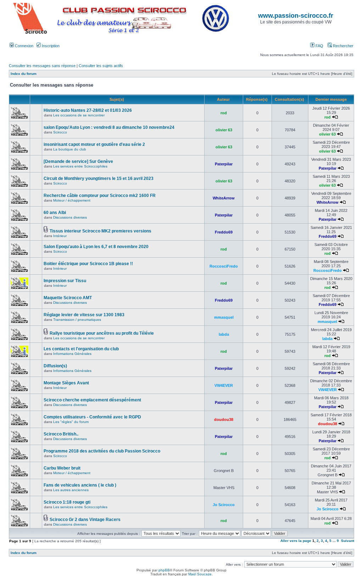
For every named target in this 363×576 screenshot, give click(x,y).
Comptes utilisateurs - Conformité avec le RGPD (92, 417)
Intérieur (60, 236)
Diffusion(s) (55, 365)
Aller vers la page (296, 541)
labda (224, 334)
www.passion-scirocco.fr (295, 15)
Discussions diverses (70, 217)
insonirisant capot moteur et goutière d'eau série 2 (94, 144)
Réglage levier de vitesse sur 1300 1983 (84, 314)
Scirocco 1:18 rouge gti (67, 502)
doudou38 (223, 419)
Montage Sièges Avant (66, 382)
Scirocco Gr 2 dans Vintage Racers (85, 519)
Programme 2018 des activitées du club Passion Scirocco (102, 451)
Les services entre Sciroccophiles (80, 166)
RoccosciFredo (224, 266)
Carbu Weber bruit (62, 468)
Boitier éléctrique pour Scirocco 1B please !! (88, 263)
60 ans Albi (55, 212)
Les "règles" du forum (71, 422)
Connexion (23, 46)
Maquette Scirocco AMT (68, 297)
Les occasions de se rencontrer (79, 115)
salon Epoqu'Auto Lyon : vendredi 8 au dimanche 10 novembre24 (109, 127)
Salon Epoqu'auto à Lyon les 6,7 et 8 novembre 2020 (96, 246)
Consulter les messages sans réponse (42, 66)
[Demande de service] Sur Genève (78, 161)
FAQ (318, 46)
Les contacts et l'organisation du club (81, 348)
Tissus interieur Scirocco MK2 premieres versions (100, 231)
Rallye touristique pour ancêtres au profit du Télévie (102, 333)
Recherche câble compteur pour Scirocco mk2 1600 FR (100, 195)
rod (223, 113)
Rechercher (342, 46)
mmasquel (224, 317)
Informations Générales (72, 354)
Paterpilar (224, 164)
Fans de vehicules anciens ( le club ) (80, 485)
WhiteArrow (224, 198)
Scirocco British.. (61, 434)
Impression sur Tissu (65, 280)
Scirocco (60, 132)
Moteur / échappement (71, 200)
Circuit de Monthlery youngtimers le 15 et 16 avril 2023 (98, 178)
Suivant (347, 541)
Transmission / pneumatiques (77, 320)
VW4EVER (223, 385)
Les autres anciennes (71, 490)
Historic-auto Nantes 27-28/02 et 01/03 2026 (88, 110)
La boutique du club (69, 149)
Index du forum (24, 74)
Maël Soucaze (200, 574)
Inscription (50, 46)
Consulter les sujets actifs (101, 66)
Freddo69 (224, 232)
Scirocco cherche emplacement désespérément (92, 399)
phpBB (164, 570)
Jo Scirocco (224, 505)
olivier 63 (224, 130)
